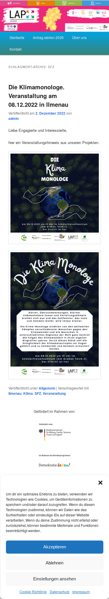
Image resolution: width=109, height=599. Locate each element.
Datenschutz (59, 591)
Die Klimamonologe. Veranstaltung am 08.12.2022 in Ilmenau (38, 96)
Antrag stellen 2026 (48, 37)
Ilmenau (15, 393)
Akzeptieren (54, 546)
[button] (100, 483)
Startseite (17, 37)
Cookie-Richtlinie (33, 591)
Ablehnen (54, 562)
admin (13, 118)
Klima (28, 393)
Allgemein (47, 388)
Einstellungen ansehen (54, 578)
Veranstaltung (54, 393)
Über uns (79, 37)
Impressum (81, 591)
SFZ (38, 393)
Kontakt (16, 49)
